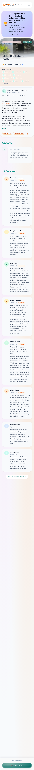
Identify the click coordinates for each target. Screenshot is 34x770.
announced (6, 103)
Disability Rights (19, 133)
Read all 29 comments (17, 477)
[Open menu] (29, 5)
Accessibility (7, 133)
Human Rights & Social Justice (11, 42)
